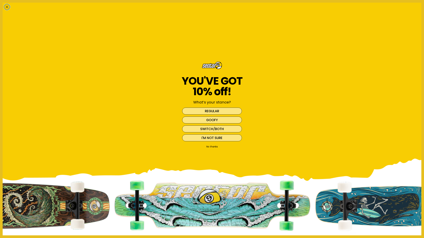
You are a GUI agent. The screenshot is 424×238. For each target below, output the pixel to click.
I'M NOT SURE (212, 138)
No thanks (212, 146)
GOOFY (212, 120)
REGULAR (212, 111)
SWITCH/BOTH (212, 129)
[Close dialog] (7, 7)
